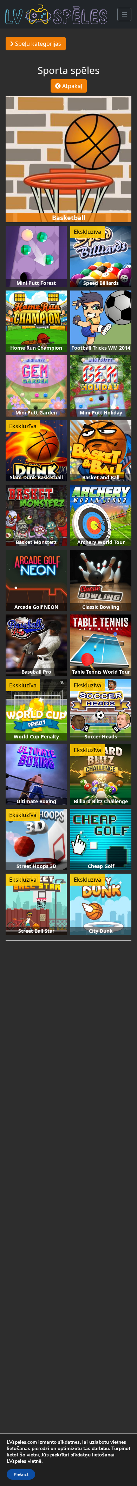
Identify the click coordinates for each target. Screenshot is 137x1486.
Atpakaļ (71, 86)
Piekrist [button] (21, 1474)
